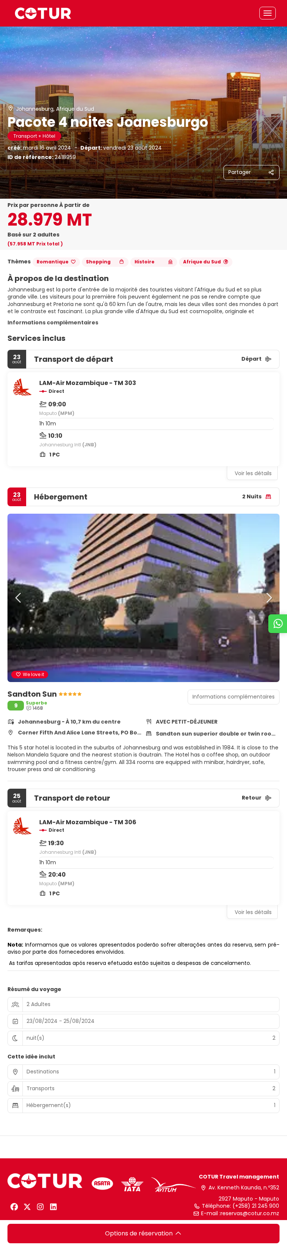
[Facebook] (14, 1207)
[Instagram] (40, 1207)
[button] (18, 597)
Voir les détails (253, 473)
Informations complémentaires (52, 322)
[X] (27, 1207)
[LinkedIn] (53, 1207)
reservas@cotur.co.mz (249, 1213)
